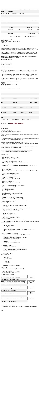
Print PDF (2, 308)
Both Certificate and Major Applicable (16, 123)
